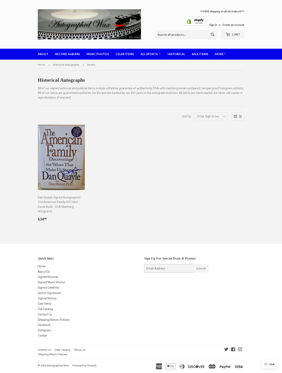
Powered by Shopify (84, 365)
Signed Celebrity (48, 287)
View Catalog (62, 349)
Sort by (186, 116)
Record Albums (67, 54)
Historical (176, 54)
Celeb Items (125, 54)
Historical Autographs (66, 64)
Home (41, 64)
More (219, 54)
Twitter (42, 335)
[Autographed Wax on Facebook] (233, 350)
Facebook (44, 325)
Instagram (44, 330)
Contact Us (45, 314)
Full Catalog (45, 309)
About (43, 54)
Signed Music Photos (51, 282)
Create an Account (233, 25)
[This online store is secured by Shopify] (195, 25)
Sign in (213, 25)
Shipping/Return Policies (54, 319)
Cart (235, 34)
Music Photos (97, 54)
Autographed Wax (58, 365)
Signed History (47, 298)
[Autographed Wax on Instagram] (240, 350)
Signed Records (48, 277)
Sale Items (200, 54)
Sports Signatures (49, 293)
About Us (44, 271)
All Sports (149, 54)
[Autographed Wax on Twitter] (226, 350)
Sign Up (201, 268)
